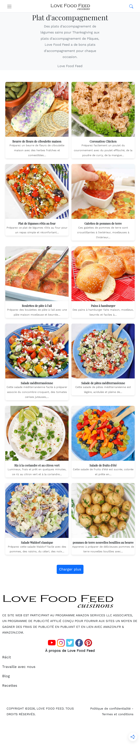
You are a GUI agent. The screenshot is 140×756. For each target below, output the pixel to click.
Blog (6, 676)
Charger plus (70, 569)
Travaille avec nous (18, 667)
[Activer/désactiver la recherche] (131, 6)
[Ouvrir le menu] (9, 6)
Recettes (9, 685)
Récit (6, 657)
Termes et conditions (117, 714)
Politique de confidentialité (110, 708)
